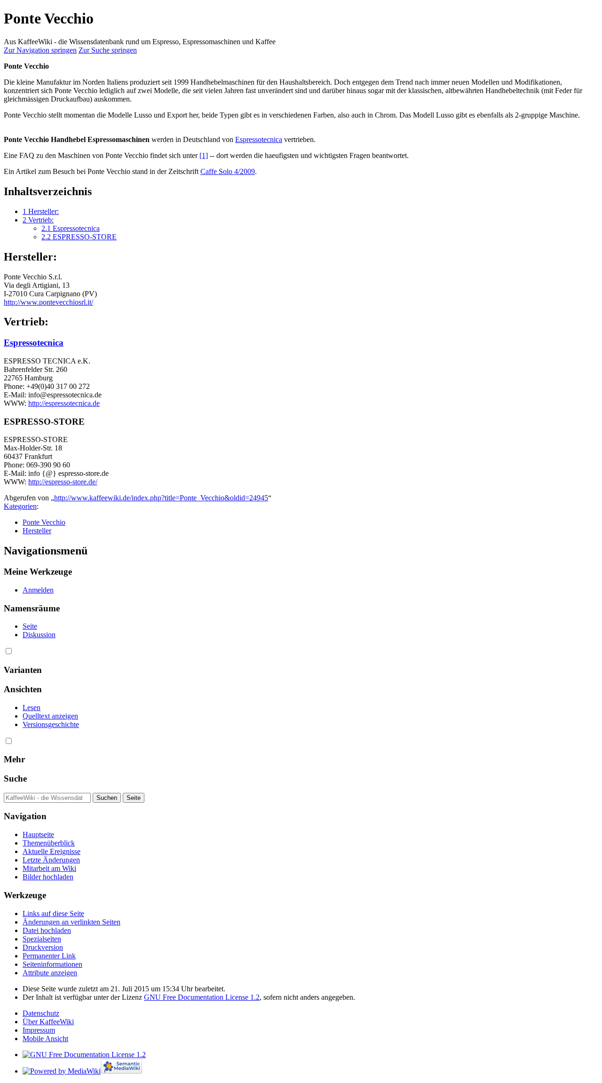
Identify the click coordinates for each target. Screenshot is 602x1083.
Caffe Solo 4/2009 (227, 171)
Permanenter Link (49, 956)
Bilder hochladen (48, 877)
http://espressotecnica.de (64, 403)
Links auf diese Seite (53, 913)
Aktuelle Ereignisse (51, 851)
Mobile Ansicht (45, 1039)
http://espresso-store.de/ (62, 482)
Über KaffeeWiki (48, 1022)
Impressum (39, 1030)
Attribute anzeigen (50, 973)
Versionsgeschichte (51, 724)
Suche (15, 778)
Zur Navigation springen (40, 50)
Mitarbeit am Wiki (49, 868)
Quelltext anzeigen (50, 716)
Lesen (31, 707)
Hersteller (37, 531)
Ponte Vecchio (44, 522)
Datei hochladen (47, 930)
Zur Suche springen (108, 50)
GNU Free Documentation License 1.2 (202, 997)
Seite (30, 626)
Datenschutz (41, 1013)
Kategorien (20, 506)
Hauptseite (38, 834)
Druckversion (43, 947)
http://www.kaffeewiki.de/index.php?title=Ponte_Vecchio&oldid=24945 (161, 498)
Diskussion (39, 635)
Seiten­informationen (52, 964)
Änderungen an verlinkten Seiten (71, 922)
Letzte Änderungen (51, 860)
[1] (203, 155)
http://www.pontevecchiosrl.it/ (48, 302)
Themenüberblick (49, 843)
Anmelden (38, 590)
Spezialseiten (42, 939)
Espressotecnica (258, 139)
